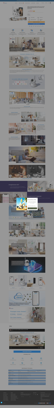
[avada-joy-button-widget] (1, 402)
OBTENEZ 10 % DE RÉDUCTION (32, 208)
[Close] (37, 198)
